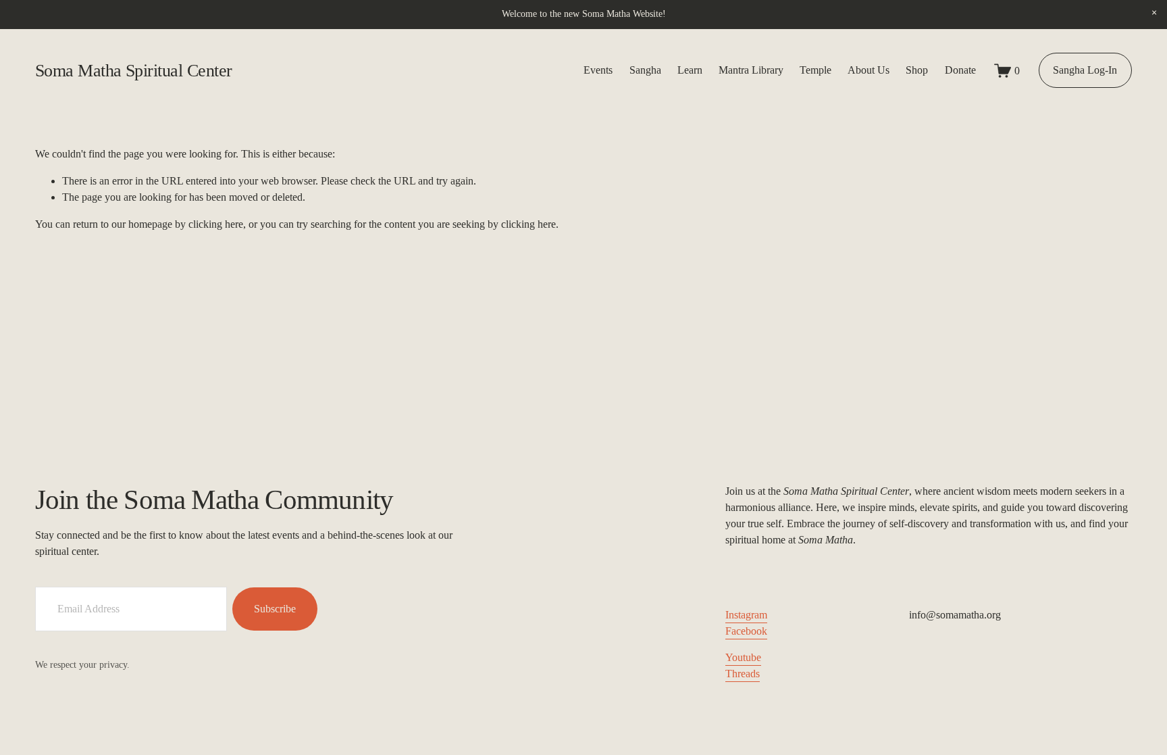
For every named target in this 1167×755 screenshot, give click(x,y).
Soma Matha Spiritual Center (133, 70)
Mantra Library (751, 70)
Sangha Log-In (1085, 70)
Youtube (743, 657)
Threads (742, 673)
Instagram (746, 614)
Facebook (746, 631)
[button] (1154, 13)
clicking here (215, 224)
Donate (960, 70)
